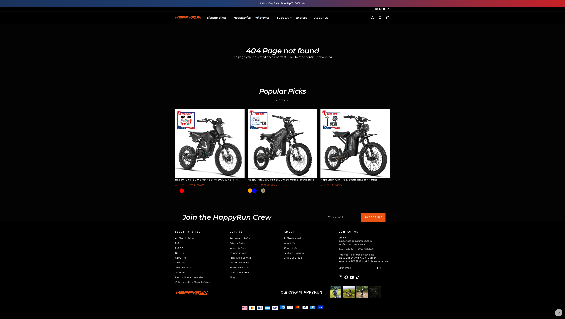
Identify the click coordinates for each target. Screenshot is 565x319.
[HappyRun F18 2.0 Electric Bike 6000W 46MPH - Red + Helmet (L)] (190, 190)
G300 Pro (180, 257)
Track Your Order (239, 272)
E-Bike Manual (292, 238)
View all (282, 100)
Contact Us (290, 248)
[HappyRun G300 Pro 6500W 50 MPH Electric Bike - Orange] (250, 190)
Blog (232, 277)
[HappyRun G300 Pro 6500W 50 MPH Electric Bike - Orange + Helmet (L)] (267, 190)
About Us (321, 17)
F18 (177, 243)
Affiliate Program (294, 253)
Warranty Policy (239, 248)
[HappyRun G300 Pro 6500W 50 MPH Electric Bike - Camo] (263, 190)
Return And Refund (241, 238)
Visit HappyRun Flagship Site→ (193, 282)
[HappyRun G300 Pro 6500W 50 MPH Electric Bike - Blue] (254, 190)
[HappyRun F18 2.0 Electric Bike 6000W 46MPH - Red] (182, 190)
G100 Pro (180, 272)
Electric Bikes (217, 17)
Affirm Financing (239, 262)
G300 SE (180, 262)
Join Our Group (293, 257)
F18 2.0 (179, 248)
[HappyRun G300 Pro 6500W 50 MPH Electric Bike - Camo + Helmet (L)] (281, 190)
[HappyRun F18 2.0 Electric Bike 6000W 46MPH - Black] (177, 190)
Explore (302, 17)
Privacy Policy (238, 243)
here (298, 57)
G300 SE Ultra (183, 267)
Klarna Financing (240, 267)
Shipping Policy (239, 253)
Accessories (242, 17)
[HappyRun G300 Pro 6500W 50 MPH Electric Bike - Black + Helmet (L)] (276, 190)
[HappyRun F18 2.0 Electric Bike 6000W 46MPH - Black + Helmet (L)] (186, 190)
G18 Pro (179, 253)
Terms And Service (240, 257)
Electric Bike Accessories (189, 277)
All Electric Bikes (184, 238)
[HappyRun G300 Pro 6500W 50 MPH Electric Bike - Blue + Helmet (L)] (272, 190)
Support (283, 17)
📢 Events (262, 17)
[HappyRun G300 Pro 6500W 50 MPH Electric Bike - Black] (259, 190)
